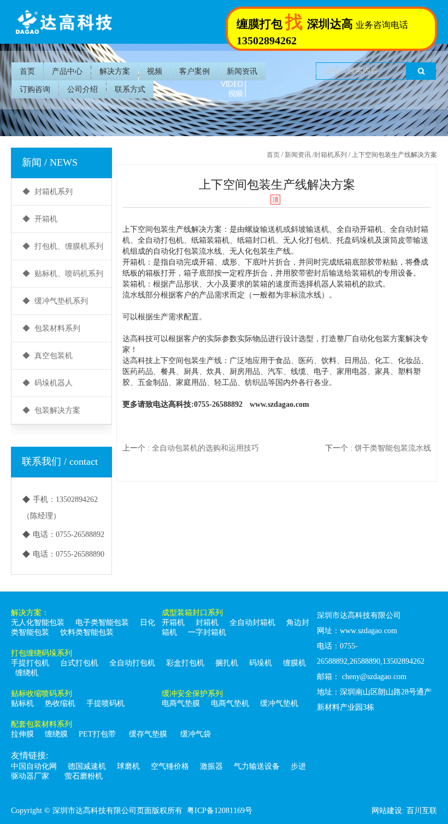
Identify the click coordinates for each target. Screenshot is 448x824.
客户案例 (194, 71)
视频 (154, 71)
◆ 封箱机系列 (47, 192)
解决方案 (114, 71)
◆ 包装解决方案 (51, 410)
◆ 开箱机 (39, 219)
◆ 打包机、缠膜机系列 (62, 246)
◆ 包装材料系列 (51, 328)
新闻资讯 (242, 71)
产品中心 (67, 71)
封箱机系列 (330, 155)
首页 (27, 71)
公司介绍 (82, 89)
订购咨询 (35, 89)
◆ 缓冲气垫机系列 (55, 301)
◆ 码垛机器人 (47, 383)
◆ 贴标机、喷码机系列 (62, 274)
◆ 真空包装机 (47, 356)
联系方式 (130, 89)
